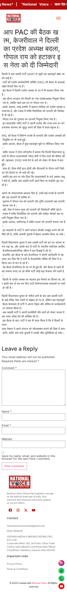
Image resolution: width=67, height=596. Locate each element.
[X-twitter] (25, 510)
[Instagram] (18, 510)
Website (7, 439)
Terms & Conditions (17, 568)
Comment (9, 368)
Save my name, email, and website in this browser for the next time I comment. (28, 457)
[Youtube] (33, 510)
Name (7, 411)
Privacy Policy (14, 563)
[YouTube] (61, 586)
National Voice (39, 583)
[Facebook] (10, 510)
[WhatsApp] (61, 571)
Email (6, 425)
